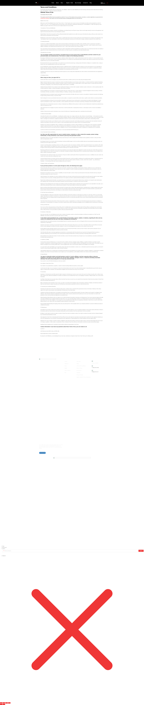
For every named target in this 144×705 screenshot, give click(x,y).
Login (107, 2)
